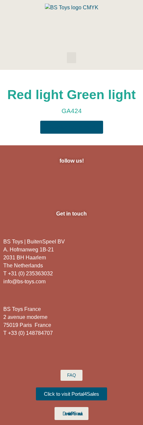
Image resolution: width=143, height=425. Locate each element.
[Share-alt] (117, 178)
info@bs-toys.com (24, 281)
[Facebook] (44, 178)
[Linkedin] (62, 178)
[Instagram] (26, 178)
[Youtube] (99, 178)
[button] (71, 57)
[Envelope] (80, 178)
